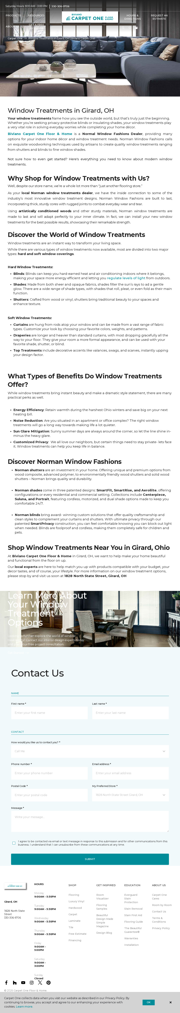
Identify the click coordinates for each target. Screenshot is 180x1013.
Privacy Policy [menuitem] (161, 928)
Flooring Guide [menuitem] (133, 921)
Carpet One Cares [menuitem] (159, 896)
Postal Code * (19, 786)
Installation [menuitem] (131, 944)
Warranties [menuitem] (131, 938)
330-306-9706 (60, 6)
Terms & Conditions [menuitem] (159, 919)
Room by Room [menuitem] (162, 905)
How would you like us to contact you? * (35, 742)
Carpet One (15, 38)
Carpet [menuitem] (73, 914)
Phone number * (21, 764)
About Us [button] (12, 26)
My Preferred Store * (104, 786)
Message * (17, 808)
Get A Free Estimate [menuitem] (36, 26)
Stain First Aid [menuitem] (133, 915)
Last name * (99, 704)
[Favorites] (130, 28)
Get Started (16, 652)
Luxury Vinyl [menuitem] (76, 901)
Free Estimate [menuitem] (77, 933)
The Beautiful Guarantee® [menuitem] (133, 930)
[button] (123, 28)
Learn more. (24, 1006)
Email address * (101, 764)
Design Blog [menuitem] (104, 932)
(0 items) (136, 28)
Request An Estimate (159, 17)
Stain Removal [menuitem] (133, 908)
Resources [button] (36, 15)
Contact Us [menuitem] (159, 911)
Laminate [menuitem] (75, 920)
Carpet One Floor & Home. (30, 990)
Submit (90, 859)
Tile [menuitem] (71, 927)
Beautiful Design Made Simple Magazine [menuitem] (104, 921)
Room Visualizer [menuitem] (102, 896)
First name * (18, 704)
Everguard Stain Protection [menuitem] (131, 898)
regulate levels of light (126, 278)
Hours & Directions (132, 17)
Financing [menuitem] (75, 940)
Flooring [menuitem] (74, 894)
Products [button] (13, 15)
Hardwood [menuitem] (75, 907)
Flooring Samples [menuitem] (101, 906)
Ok (148, 1002)
